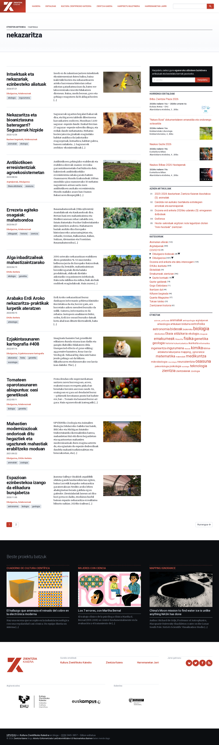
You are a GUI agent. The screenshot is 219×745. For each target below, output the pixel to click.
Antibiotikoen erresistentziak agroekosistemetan (25, 167)
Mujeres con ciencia (92, 568)
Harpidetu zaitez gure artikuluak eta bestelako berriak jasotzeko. (179, 72)
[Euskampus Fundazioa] (86, 702)
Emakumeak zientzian (162, 273)
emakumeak (164, 338)
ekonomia (12, 358)
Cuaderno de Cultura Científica (28, 568)
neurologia (172, 362)
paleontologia (162, 366)
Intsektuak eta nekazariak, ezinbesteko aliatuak (26, 79)
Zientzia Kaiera (114, 662)
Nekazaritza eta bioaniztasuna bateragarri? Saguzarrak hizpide (25, 122)
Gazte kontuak (160, 277)
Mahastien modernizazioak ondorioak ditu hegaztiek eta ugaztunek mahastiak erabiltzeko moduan (27, 436)
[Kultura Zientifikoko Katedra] (35, 702)
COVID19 (155, 249)
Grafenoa (160, 218)
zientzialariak (183, 371)
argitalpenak (202, 320)
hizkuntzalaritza (180, 343)
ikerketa (193, 343)
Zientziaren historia (160, 305)
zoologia (24, 463)
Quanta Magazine (159, 297)
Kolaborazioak (24, 93)
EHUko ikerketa (13, 272)
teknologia (198, 366)
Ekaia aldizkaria (15, 186)
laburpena (174, 352)
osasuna (29, 186)
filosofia (179, 339)
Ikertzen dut (156, 289)
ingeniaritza (158, 348)
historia (24, 234)
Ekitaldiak (155, 269)
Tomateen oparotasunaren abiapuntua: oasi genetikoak (22, 387)
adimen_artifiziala (161, 320)
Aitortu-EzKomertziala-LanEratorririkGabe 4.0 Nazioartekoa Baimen (63, 738)
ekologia (12, 98)
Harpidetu (202, 80)
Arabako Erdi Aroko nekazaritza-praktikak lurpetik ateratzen (28, 303)
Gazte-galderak (158, 281)
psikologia (175, 366)
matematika (165, 356)
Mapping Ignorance (163, 568)
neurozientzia (186, 361)
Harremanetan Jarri (148, 662)
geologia (36, 506)
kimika (197, 347)
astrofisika (198, 324)
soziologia (12, 362)
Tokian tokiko (157, 301)
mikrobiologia (159, 361)
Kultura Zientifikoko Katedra (76, 662)
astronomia (13, 506)
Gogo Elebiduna (158, 285)
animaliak (12, 144)
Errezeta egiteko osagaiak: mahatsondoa (22, 215)
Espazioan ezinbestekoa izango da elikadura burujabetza (26, 485)
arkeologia (12, 322)
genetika (23, 276)
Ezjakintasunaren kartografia (31, 353)
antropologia (189, 320)
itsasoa (187, 348)
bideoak (176, 329)
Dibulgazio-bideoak (163, 253)
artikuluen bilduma (180, 324)
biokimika (188, 329)
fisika (22, 358)
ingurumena (24, 98)
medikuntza (196, 356)
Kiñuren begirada (159, 293)
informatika (204, 343)
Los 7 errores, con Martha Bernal (99, 610)
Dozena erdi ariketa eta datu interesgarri (172, 261)
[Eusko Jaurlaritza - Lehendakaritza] (136, 702)
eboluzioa (160, 333)
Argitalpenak (12, 182)
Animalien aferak (159, 242)
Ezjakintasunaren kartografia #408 (23, 341)
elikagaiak (12, 234)
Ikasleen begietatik (15, 139)
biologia (11, 409)
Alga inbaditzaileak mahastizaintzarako (25, 260)
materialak (180, 356)
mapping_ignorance (193, 352)
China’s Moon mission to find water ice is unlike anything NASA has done (180, 612)
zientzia (34, 234)
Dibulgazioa (12, 93)
